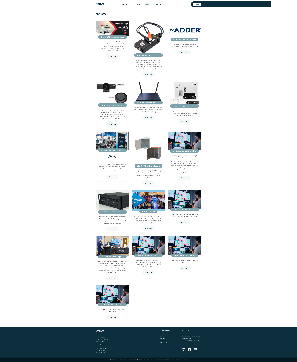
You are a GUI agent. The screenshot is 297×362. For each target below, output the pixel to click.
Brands (123, 4)
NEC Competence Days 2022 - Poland (112, 257)
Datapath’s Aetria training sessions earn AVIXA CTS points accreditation (148, 255)
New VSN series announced (112, 212)
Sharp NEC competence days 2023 (112, 37)
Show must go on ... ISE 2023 (112, 150)
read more (183, 359)
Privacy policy (164, 343)
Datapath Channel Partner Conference (112, 304)
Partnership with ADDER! (184, 39)
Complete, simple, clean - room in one (184, 106)
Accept (177, 359)
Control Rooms (186, 334)
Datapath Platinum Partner (184, 209)
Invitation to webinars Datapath (184, 151)
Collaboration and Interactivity (191, 336)
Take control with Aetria (185, 255)
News (147, 4)
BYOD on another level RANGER (148, 103)
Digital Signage (186, 338)
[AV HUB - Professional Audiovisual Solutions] (100, 4)
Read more (112, 56)
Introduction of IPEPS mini (148, 55)
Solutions (135, 4)
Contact (156, 4)
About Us (163, 334)
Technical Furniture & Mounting (191, 340)
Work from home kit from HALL (112, 105)
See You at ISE (148, 211)
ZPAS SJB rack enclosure (148, 166)
